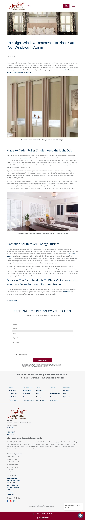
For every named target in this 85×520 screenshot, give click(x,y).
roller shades (25, 158)
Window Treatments (13, 480)
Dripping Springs (55, 393)
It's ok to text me (21, 354)
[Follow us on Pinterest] (11, 501)
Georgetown (26, 393)
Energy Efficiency (12, 485)
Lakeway (66, 390)
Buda (24, 397)
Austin (11, 387)
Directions (10, 427)
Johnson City (13, 393)
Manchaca (39, 390)
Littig (51, 390)
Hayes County (54, 400)
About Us (10, 492)
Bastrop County (41, 400)
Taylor (38, 387)
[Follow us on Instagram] (14, 501)
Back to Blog (12, 300)
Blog (8, 490)
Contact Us (10, 494)
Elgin (37, 393)
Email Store (10, 434)
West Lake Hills (27, 387)
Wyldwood (66, 397)
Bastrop (38, 397)
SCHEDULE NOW (42, 360)
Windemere (53, 397)
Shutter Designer (12, 478)
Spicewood (53, 387)
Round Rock (66, 387)
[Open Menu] (73, 5)
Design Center (11, 483)
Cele (64, 393)
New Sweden (27, 390)
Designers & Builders (13, 487)
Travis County (13, 400)
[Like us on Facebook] (7, 501)
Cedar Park (12, 397)
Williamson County (28, 400)
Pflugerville (12, 390)
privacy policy (34, 366)
